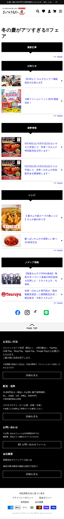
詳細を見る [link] (32, 375)
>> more (58, 56)
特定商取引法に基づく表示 (32, 493)
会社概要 (39, 502)
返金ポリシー (45, 497)
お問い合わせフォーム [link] (34, 444)
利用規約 (25, 502)
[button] (60, 11)
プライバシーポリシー (22, 497)
